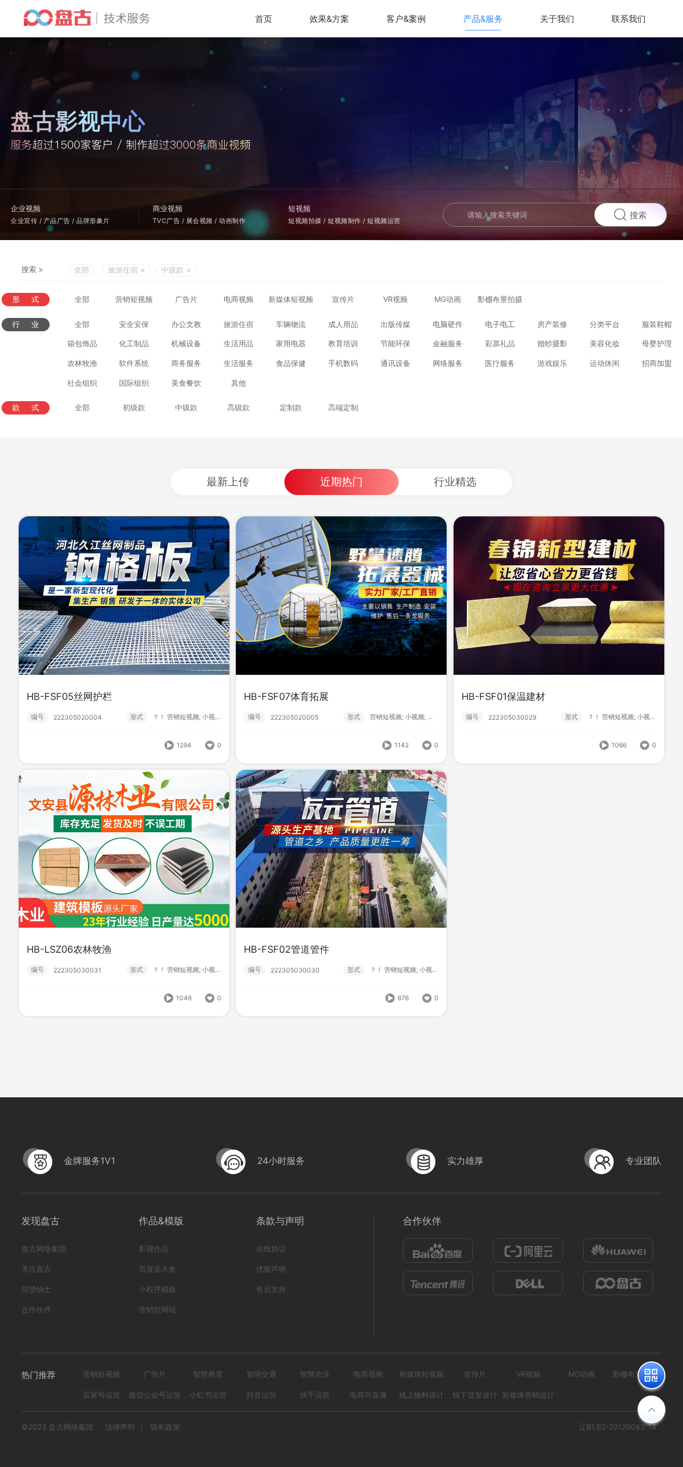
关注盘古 (36, 1268)
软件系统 (134, 363)
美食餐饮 (186, 382)
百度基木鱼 (157, 1268)
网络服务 (448, 363)
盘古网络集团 (43, 1248)
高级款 (238, 407)
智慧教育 (208, 1373)
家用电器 (291, 343)
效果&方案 (329, 18)
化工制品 (134, 343)
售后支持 (271, 1289)
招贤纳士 (36, 1289)
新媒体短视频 (290, 299)
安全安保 (134, 324)
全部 (81, 269)
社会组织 (82, 382)
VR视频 (395, 299)
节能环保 (395, 343)
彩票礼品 (500, 343)
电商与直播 (368, 1394)
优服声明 (271, 1268)
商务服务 (186, 363)
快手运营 (315, 1394)
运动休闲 (605, 363)
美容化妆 (605, 343)
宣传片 (343, 299)
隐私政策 (165, 1426)
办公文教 (186, 324)
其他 (238, 382)
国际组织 (134, 382)
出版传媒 (395, 324)
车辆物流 (291, 324)
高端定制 (343, 407)
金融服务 (448, 343)
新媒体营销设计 (528, 1394)
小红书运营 (208, 1394)
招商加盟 (657, 363)
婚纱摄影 (552, 343)
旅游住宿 (238, 324)
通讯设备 (395, 363)
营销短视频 (134, 299)
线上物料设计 (421, 1394)
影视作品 (154, 1248)
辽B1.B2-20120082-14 (617, 1426)
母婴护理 (657, 343)
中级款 (186, 407)
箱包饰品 (82, 343)
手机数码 (343, 363)
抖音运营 (261, 1394)
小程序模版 (157, 1289)
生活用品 (238, 343)
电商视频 (238, 299)
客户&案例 (406, 18)
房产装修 (552, 324)
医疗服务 (500, 363)
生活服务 (238, 363)
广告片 (186, 299)
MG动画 (447, 299)
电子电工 (500, 324)
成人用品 (343, 324)
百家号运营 (101, 1394)
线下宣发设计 (474, 1394)
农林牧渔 (82, 363)
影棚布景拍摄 (500, 299)
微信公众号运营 (155, 1394)
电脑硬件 (448, 324)
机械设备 (186, 343)
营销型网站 (157, 1309)
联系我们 (628, 18)
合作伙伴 (36, 1309)
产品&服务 (483, 18)
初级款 (134, 407)
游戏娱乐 (552, 363)
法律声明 (120, 1426)
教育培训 (343, 343)
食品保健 (291, 363)
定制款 (291, 407)
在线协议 (271, 1248)
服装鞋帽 (657, 324)
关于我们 (557, 18)
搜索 (638, 215)
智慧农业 (315, 1373)
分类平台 (605, 324)
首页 (263, 18)
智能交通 (261, 1373)
